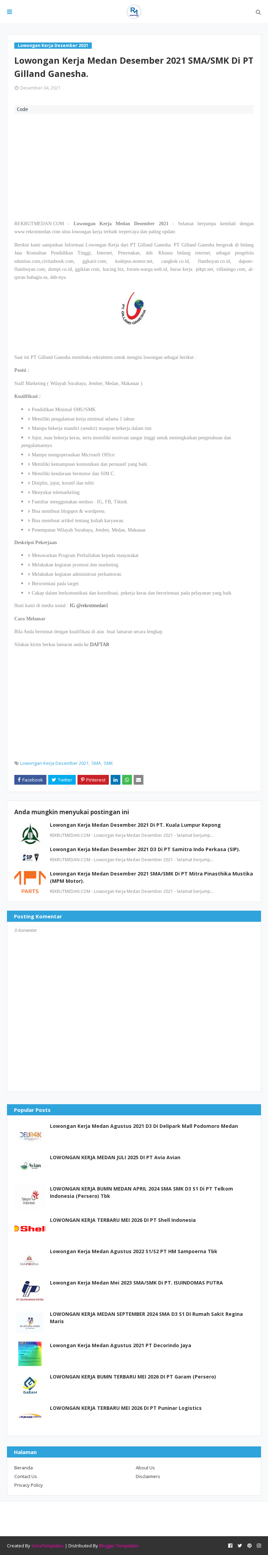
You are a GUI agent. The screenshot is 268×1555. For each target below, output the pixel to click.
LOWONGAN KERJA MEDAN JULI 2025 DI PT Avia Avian (115, 1157)
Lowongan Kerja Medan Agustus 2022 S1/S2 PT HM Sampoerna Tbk (133, 1251)
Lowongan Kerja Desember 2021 (54, 763)
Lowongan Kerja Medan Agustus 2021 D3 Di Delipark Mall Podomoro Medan (144, 1126)
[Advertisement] (134, 166)
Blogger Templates (119, 1545)
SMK (108, 763)
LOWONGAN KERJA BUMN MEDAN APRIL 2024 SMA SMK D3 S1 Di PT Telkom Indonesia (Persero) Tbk (141, 1192)
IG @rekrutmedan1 (89, 605)
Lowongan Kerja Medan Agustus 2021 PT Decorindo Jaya (120, 1345)
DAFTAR (99, 644)
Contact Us (25, 1476)
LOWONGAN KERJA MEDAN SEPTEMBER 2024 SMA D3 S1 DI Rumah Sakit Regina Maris (146, 1318)
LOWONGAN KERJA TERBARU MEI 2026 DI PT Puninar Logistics (126, 1408)
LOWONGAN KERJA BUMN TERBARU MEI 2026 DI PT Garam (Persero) (133, 1376)
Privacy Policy (28, 1485)
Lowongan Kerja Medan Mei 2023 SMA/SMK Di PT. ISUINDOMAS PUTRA (136, 1282)
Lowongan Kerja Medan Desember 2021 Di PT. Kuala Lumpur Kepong (135, 825)
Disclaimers (148, 1476)
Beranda (23, 1467)
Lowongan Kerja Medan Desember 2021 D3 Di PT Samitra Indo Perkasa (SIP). (145, 849)
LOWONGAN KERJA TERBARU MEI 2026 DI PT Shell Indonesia (123, 1220)
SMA (96, 763)
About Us (145, 1467)
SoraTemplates (47, 1545)
